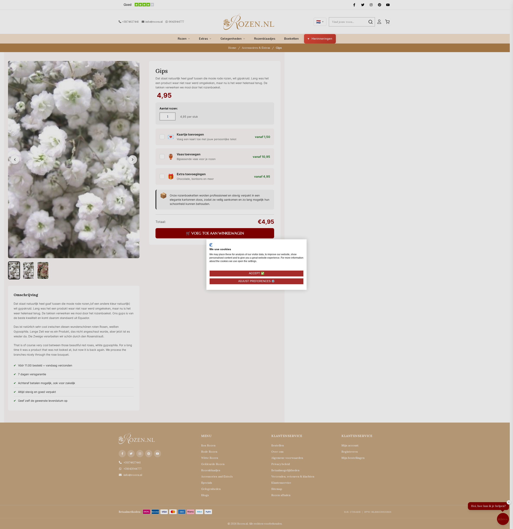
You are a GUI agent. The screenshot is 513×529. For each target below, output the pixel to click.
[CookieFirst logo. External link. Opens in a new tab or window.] (210, 245)
